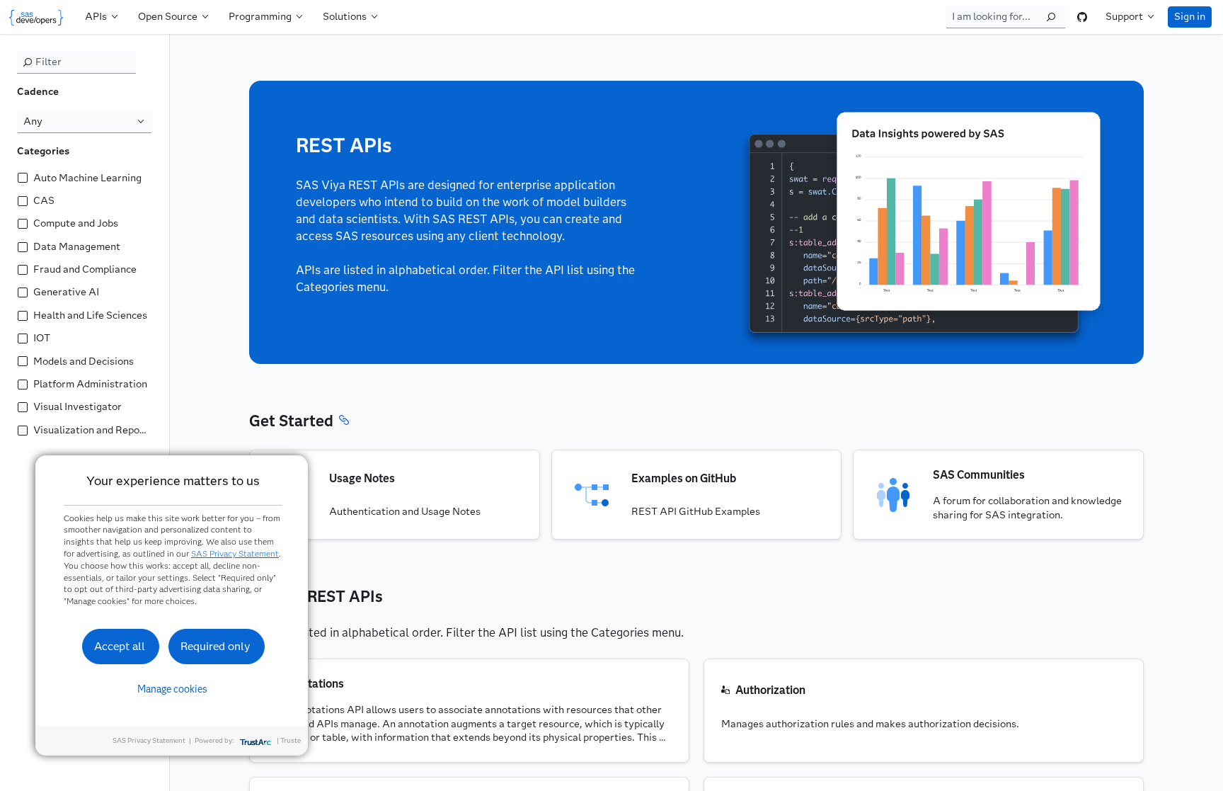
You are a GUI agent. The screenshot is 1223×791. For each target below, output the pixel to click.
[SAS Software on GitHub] (1082, 17)
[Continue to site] (39, 17)
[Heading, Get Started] (344, 422)
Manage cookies (172, 689)
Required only (215, 646)
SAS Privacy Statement (235, 553)
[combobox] (84, 121)
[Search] (1051, 16)
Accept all (119, 646)
